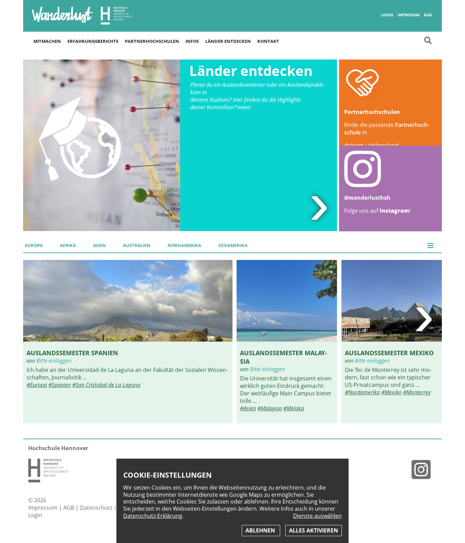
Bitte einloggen (53, 360)
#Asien (248, 408)
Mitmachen (47, 41)
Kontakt (268, 41)
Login (387, 15)
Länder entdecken (228, 41)
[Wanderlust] (62, 22)
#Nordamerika (362, 392)
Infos (192, 41)
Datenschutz (97, 507)
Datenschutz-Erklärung (152, 516)
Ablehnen (260, 530)
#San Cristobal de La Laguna (106, 385)
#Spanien (59, 385)
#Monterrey (417, 392)
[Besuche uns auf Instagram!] (424, 469)
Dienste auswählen (317, 516)
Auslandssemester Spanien (72, 352)
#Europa (37, 385)
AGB (428, 15)
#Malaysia (269, 408)
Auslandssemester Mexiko (389, 352)
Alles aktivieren (313, 530)
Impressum (408, 15)
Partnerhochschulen (152, 41)
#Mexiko (391, 392)
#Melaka (293, 408)
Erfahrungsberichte (92, 41)
